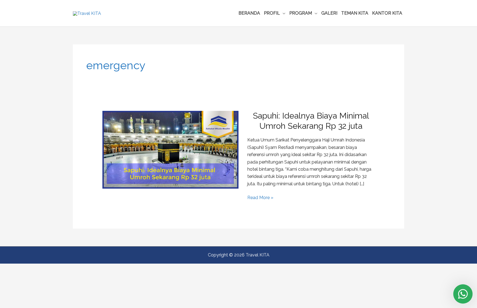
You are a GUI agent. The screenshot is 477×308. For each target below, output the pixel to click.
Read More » (260, 198)
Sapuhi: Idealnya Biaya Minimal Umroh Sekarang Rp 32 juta (311, 121)
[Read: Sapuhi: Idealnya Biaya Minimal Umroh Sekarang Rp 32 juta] (170, 149)
